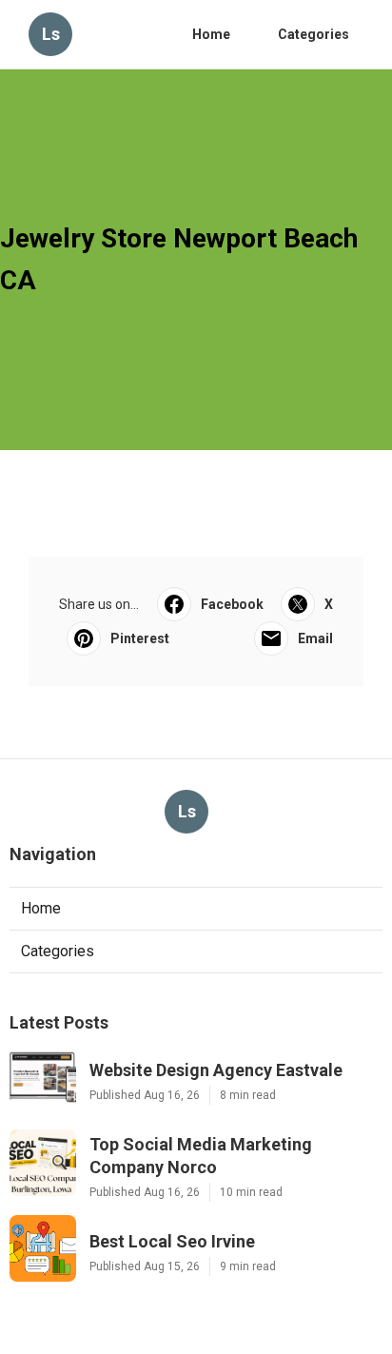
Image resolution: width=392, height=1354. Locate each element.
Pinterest (139, 638)
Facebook (232, 604)
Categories (313, 34)
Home (211, 34)
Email (315, 638)
